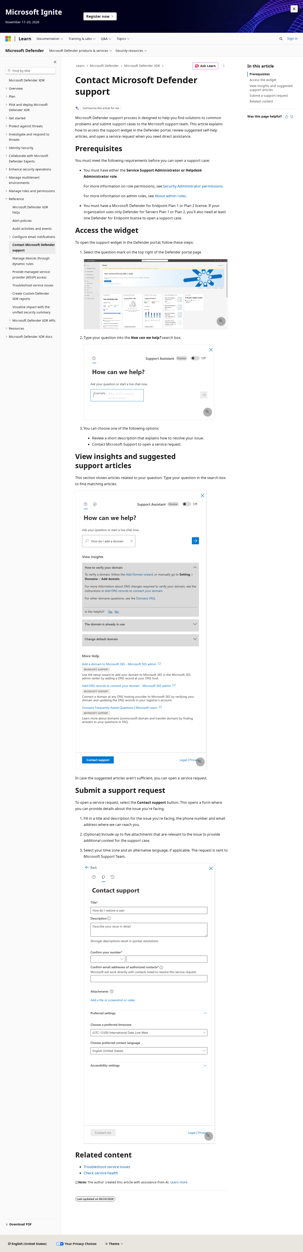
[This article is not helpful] (291, 116)
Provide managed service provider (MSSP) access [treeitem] (31, 274)
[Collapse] (55, 62)
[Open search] (281, 39)
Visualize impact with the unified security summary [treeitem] (31, 310)
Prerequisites (260, 74)
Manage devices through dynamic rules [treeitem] (31, 261)
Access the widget (263, 80)
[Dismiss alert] (294, 8)
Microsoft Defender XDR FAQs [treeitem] (30, 210)
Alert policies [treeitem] (22, 220)
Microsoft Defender (104, 66)
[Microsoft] (8, 39)
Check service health (101, 1173)
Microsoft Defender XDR (142, 66)
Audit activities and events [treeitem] (32, 228)
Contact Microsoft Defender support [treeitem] (33, 247)
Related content (261, 101)
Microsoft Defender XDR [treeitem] (27, 80)
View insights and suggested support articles (271, 88)
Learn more (178, 1182)
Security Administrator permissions (192, 186)
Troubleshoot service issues (107, 1166)
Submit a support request (269, 95)
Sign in (292, 38)
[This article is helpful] (286, 116)
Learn (80, 66)
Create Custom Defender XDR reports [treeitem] (30, 296)
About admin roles (170, 195)
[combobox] (30, 70)
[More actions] (224, 66)
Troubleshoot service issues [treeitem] (32, 285)
